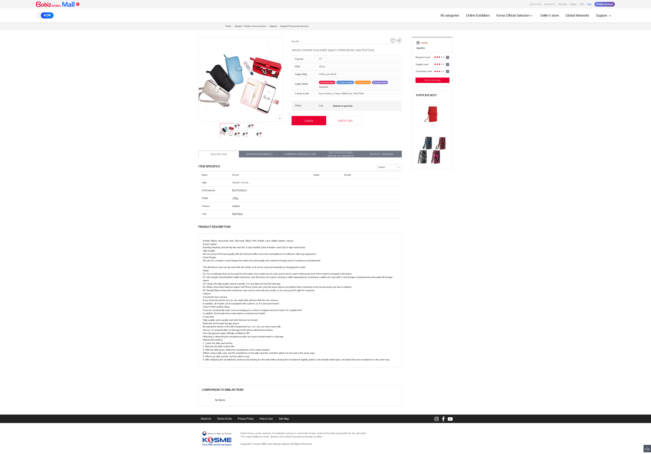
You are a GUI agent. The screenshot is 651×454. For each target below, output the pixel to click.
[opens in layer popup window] (280, 118)
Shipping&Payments (259, 154)
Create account (604, 4)
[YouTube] (450, 418)
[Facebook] (443, 418)
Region (573, 4)
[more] (246, 389)
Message (562, 4)
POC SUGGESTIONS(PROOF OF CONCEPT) (341, 154)
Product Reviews (381, 154)
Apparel (273, 26)
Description (219, 154)
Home (228, 26)
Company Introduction (300, 154)
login (589, 4)
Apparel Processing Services (294, 26)
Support (602, 15)
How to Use (535, 4)
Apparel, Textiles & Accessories (250, 26)
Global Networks (577, 15)
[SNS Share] (399, 40)
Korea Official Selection (512, 15)
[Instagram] (436, 418)
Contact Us (549, 4)
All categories (449, 15)
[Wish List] (393, 40)
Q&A (582, 4)
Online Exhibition (478, 15)
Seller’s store (549, 15)
